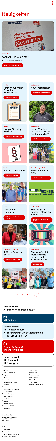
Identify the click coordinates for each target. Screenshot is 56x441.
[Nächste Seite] (36, 294)
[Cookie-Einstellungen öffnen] (9, 435)
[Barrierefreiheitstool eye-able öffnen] (52, 3)
